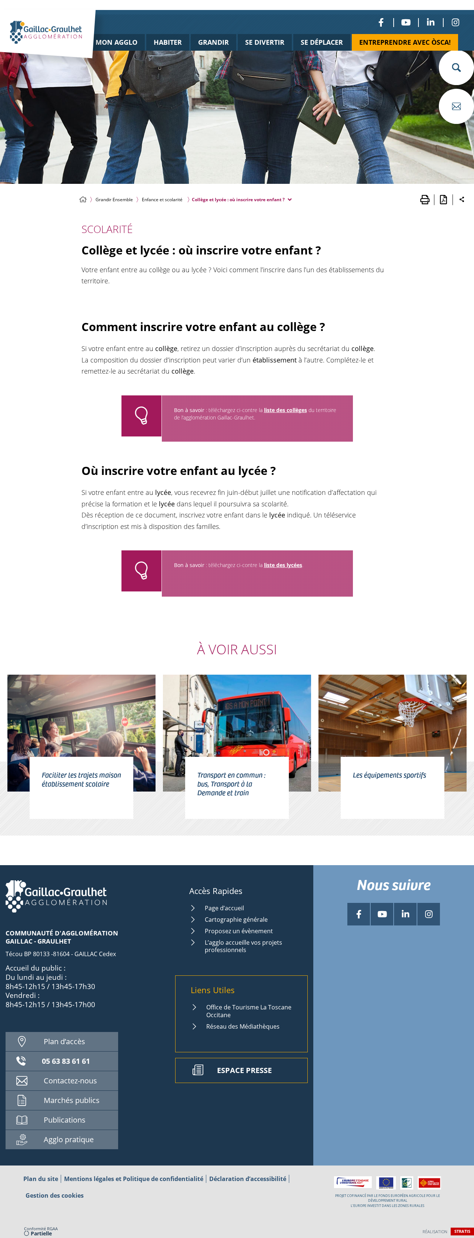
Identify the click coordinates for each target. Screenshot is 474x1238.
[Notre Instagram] (455, 22)
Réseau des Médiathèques (243, 1026)
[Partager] (461, 200)
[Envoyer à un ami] (456, 106)
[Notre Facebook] (380, 22)
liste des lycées (283, 565)
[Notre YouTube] (405, 22)
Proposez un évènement (239, 931)
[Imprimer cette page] (424, 200)
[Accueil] (83, 200)
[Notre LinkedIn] (430, 22)
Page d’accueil (224, 908)
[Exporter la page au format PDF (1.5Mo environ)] (443, 200)
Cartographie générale (236, 919)
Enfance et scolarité (162, 199)
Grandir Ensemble (114, 199)
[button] (456, 67)
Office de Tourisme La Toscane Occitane (248, 1011)
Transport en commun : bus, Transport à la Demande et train (231, 783)
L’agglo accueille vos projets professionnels (243, 946)
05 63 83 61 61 (66, 1061)
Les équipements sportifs (389, 774)
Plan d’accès (64, 1041)
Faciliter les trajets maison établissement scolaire (81, 779)
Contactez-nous (70, 1081)
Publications (65, 1120)
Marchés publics (72, 1100)
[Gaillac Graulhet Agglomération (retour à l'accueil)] (59, 42)
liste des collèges (285, 410)
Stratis (462, 1231)
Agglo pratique (69, 1139)
